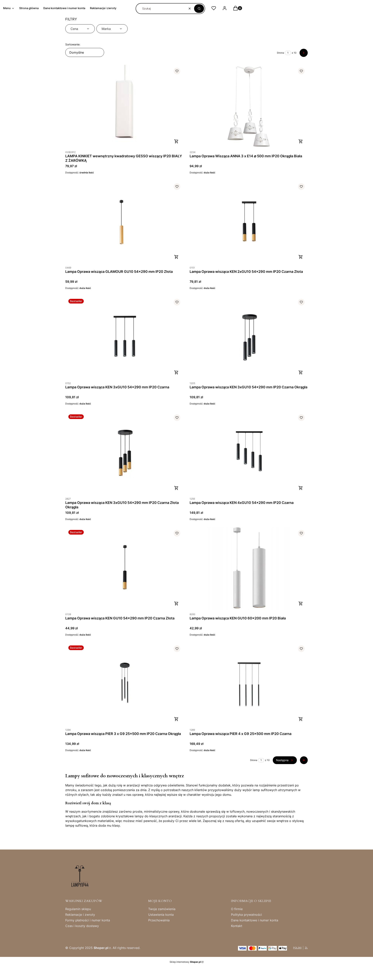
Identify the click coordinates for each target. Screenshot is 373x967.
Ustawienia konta (161, 915)
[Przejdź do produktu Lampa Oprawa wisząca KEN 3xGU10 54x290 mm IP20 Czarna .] (124, 337)
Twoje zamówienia (161, 909)
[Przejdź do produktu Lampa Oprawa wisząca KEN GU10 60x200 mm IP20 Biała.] (248, 568)
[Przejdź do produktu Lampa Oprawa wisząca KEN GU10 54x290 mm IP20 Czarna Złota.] (124, 568)
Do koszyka (176, 141)
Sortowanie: (72, 44)
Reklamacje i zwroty (80, 915)
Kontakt (236, 926)
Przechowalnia (159, 920)
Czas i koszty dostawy (82, 926)
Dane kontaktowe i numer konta (254, 920)
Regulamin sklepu (78, 909)
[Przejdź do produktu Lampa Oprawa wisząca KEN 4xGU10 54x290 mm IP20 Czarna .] (248, 453)
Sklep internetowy (185, 961)
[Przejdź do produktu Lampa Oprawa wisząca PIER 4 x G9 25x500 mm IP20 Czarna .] (248, 684)
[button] (199, 8)
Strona (280, 52)
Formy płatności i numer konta (87, 920)
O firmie (237, 909)
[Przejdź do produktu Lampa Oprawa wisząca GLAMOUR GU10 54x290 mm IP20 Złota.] (124, 222)
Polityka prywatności (246, 915)
